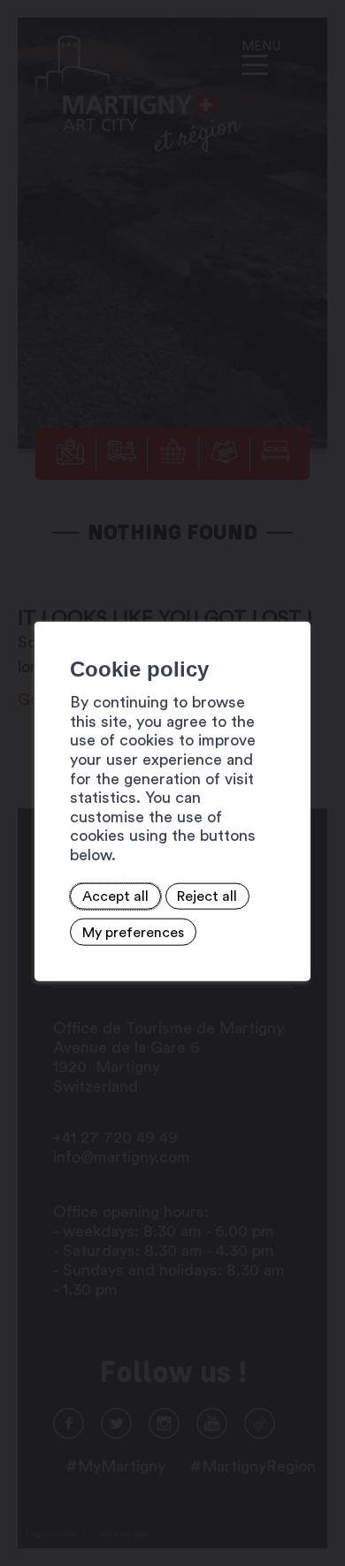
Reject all (207, 896)
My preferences (133, 932)
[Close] (294, 601)
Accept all (115, 896)
